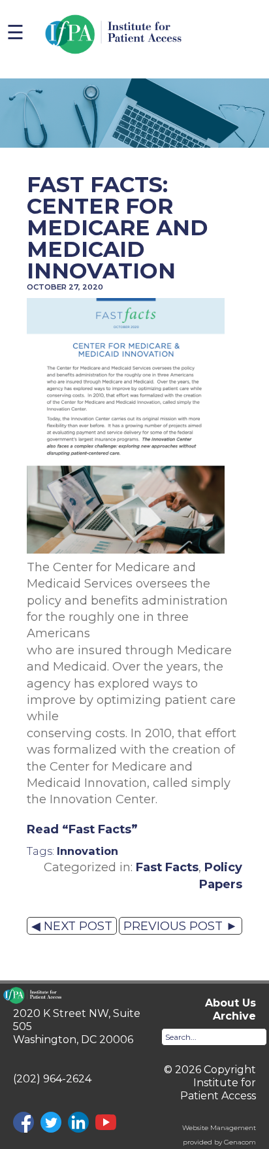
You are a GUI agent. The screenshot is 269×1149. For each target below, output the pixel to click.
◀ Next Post (71, 925)
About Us (230, 1003)
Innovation (87, 851)
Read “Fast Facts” (82, 829)
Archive (234, 1016)
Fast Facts (167, 866)
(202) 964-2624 (52, 1079)
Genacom (240, 1142)
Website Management (219, 1128)
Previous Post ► (180, 925)
